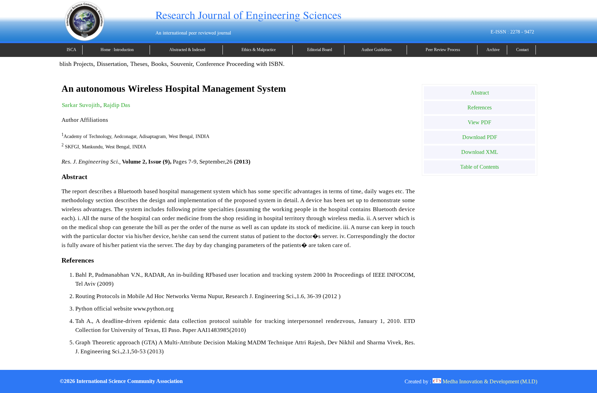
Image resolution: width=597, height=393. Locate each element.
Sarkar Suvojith (81, 105)
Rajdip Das (116, 105)
